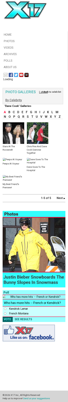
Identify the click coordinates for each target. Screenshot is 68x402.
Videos (8, 47)
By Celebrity (13, 100)
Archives (10, 54)
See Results (23, 319)
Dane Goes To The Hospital (36, 168)
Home (8, 34)
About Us (10, 67)
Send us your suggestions (36, 398)
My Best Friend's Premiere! (11, 186)
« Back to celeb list (51, 92)
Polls (8, 60)
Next (60, 198)
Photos (9, 41)
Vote (7, 319)
